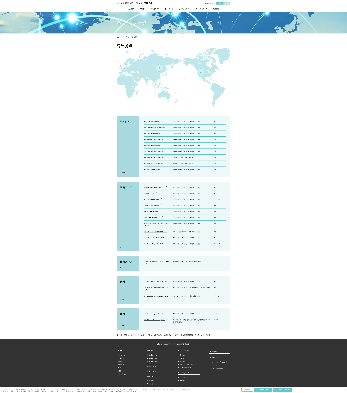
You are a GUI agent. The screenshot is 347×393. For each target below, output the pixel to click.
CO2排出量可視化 (185, 367)
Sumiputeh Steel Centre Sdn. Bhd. (154, 238)
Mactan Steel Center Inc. (151, 211)
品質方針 (182, 358)
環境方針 (182, 361)
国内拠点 (152, 381)
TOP (118, 37)
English (226, 3)
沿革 (119, 367)
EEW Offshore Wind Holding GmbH (154, 320)
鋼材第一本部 (153, 355)
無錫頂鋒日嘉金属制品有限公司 (153, 157)
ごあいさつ (121, 355)
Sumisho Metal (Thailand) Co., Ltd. (154, 187)
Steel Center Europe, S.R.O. (152, 314)
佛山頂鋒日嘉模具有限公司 (152, 163)
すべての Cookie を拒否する (263, 389)
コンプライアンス (123, 374)
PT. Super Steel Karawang (151, 199)
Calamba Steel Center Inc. (151, 205)
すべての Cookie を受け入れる (282, 389)
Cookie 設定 (247, 389)
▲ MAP (122, 173)
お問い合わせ (209, 3)
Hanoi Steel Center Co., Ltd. (152, 217)
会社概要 (121, 364)
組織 (119, 371)
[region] (173, 390)
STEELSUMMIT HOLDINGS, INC (154, 281)
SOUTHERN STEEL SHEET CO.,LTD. (155, 232)
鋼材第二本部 (153, 358)
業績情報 (182, 380)
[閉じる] (344, 390)
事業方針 (121, 361)
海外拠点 (152, 384)
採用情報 (214, 352)
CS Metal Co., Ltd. (149, 193)
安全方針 (182, 355)
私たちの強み (153, 371)
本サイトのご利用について (219, 362)
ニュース (182, 377)
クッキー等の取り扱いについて (220, 368)
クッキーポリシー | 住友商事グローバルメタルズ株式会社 (120, 391)
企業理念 (121, 358)
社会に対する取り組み (186, 364)
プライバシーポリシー (217, 365)
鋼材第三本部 (153, 361)
